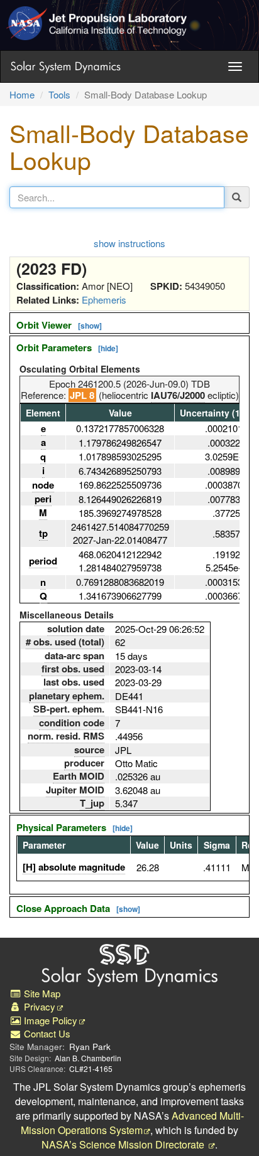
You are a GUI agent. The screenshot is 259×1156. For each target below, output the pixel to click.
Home (22, 94)
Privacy (38, 1006)
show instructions (129, 243)
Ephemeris (104, 299)
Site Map (40, 993)
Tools (59, 94)
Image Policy (49, 1020)
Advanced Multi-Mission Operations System (132, 1122)
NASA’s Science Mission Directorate (124, 1144)
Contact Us (45, 1033)
